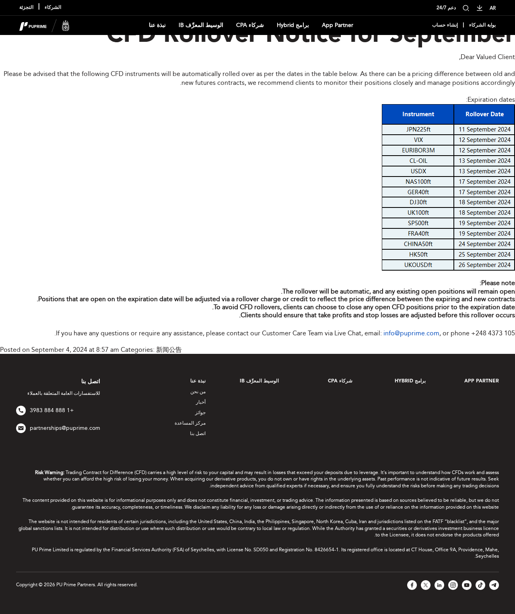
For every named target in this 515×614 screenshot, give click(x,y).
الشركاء (53, 7)
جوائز (200, 412)
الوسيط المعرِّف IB (201, 25)
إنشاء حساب (445, 25)
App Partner (337, 25)
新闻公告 (169, 349)
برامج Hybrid (293, 25)
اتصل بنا (198, 433)
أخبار (201, 402)
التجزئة (26, 7)
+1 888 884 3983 (52, 410)
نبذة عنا (157, 25)
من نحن (198, 391)
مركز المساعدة (190, 423)
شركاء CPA (250, 25)
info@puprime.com (411, 333)
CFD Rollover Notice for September (311, 36)
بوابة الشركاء (482, 25)
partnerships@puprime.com (65, 428)
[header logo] (44, 25)
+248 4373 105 (493, 333)
